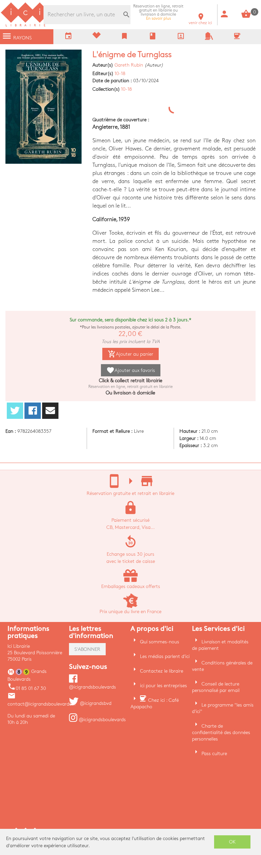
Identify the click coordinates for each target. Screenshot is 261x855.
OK (232, 842)
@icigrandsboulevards (101, 719)
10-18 (120, 73)
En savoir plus (158, 12)
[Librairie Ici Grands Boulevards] (25, 25)
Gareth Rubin (129, 65)
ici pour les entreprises (163, 685)
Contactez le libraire (161, 671)
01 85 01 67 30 (26, 688)
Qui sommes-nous (159, 642)
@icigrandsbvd (95, 703)
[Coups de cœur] (96, 37)
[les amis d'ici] (209, 38)
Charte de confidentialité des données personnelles (221, 732)
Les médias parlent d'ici (165, 656)
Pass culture (214, 753)
